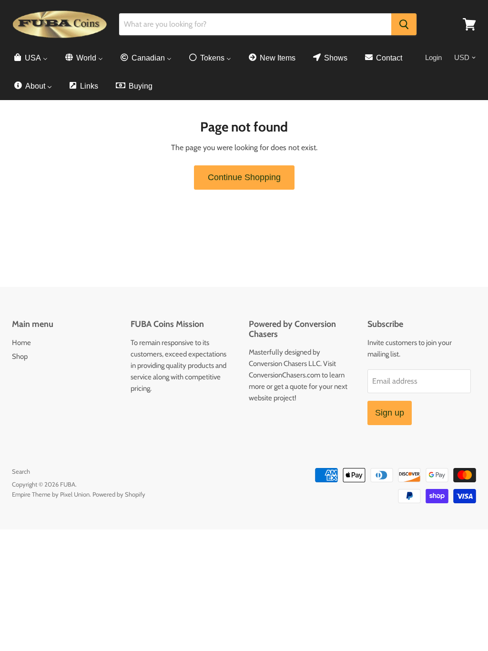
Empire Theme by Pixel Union (51, 494)
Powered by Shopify (118, 494)
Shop (20, 356)
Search (21, 471)
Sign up (389, 412)
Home (21, 342)
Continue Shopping (244, 177)
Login (433, 57)
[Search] (404, 24)
